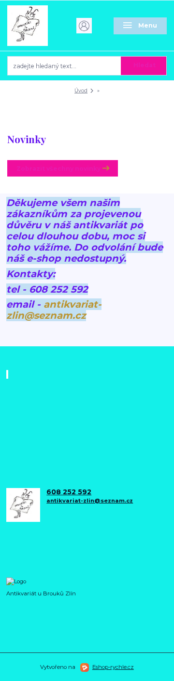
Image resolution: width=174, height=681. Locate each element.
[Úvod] (33, 25)
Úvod (80, 91)
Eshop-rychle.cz (113, 667)
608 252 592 (68, 492)
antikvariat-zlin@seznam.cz (54, 309)
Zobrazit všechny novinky (58, 168)
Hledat (144, 65)
